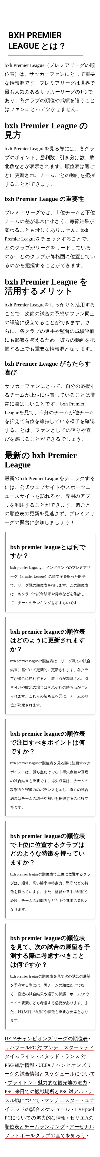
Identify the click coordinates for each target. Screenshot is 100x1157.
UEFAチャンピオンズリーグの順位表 (46, 1038)
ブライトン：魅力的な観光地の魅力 (47, 1082)
